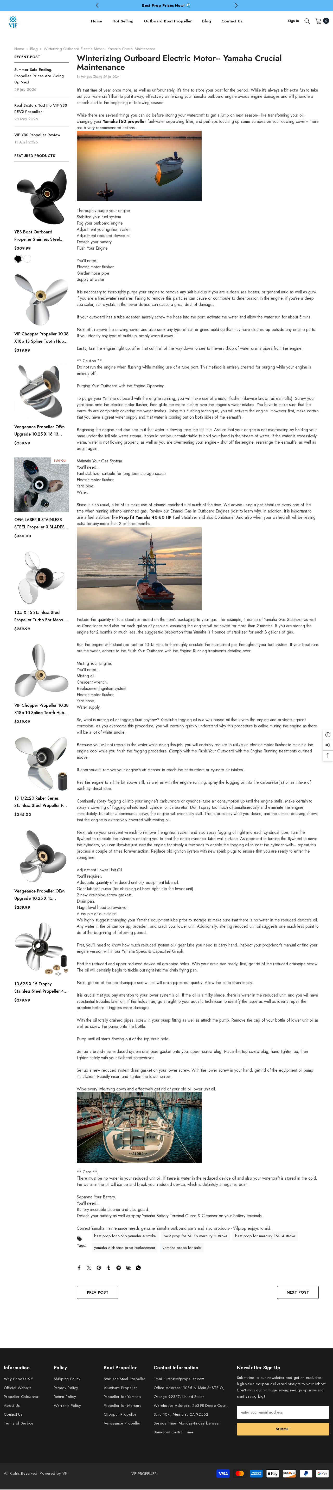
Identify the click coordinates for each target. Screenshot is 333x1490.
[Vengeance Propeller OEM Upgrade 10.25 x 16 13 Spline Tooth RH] (41, 392)
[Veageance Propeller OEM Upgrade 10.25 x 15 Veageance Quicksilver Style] (41, 856)
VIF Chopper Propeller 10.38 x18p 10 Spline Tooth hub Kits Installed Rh (41, 709)
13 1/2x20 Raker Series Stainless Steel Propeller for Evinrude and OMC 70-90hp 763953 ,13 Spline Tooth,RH (41, 802)
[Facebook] (79, 1267)
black (18, 259)
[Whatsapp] (138, 1267)
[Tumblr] (108, 1267)
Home (19, 49)
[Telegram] (118, 1267)
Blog (34, 49)
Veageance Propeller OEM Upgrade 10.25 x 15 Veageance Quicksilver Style (41, 895)
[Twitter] (89, 1267)
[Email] (128, 1267)
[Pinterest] (99, 1267)
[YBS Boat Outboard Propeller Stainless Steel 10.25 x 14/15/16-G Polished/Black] (41, 197)
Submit (283, 1429)
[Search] (307, 21)
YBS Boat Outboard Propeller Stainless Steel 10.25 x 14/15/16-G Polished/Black (37, 236)
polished (27, 259)
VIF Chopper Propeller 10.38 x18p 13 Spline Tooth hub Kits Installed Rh (41, 338)
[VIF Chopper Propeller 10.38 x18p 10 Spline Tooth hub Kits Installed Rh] (41, 670)
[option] (167, 5)
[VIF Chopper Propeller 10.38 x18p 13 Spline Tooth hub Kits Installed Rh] (41, 299)
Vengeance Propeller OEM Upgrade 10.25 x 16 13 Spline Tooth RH (39, 431)
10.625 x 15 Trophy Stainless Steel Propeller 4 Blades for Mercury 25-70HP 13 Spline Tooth (41, 988)
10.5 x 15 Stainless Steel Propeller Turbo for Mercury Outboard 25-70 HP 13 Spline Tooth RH (41, 617)
